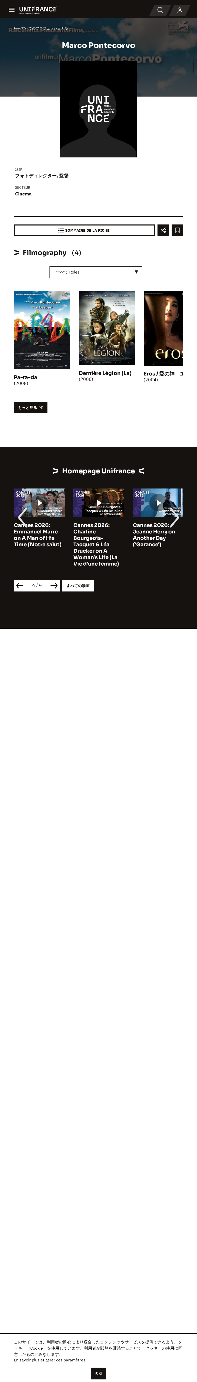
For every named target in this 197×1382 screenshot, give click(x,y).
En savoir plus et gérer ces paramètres (49, 1359)
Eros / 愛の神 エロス (169, 374)
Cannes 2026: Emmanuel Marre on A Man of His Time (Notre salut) (38, 535)
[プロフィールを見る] (180, 10)
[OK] (98, 1373)
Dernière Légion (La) (105, 373)
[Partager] (163, 230)
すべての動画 (78, 585)
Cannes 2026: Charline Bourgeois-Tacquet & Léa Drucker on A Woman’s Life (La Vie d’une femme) (96, 544)
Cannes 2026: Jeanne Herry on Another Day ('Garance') (154, 535)
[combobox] (96, 272)
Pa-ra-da (25, 377)
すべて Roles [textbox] (68, 272)
